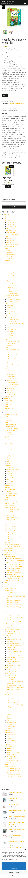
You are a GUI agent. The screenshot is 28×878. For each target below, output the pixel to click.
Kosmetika (9, 270)
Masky (8, 637)
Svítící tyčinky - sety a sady (13, 665)
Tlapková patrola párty (12, 760)
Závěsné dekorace (11, 722)
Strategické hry (9, 467)
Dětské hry (7, 416)
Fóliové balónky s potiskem (13, 606)
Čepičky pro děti (11, 631)
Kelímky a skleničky (11, 734)
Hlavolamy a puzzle (10, 426)
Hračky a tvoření (8, 400)
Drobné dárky (8, 260)
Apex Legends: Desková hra (13, 469)
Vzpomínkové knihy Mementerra (15, 576)
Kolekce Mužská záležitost (11, 295)
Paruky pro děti (10, 641)
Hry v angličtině (9, 434)
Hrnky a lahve (8, 280)
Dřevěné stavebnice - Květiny (14, 768)
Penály (8, 327)
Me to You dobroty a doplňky (14, 299)
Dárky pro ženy (10, 242)
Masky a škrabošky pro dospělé (14, 655)
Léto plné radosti (8, 550)
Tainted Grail (10, 481)
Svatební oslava (12, 758)
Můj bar (8, 290)
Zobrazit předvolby (14, 872)
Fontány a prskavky (11, 709)
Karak (8, 461)
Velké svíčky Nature (13, 384)
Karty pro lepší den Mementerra (14, 566)
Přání (6, 347)
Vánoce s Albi (7, 780)
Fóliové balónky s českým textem (15, 604)
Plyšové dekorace (11, 343)
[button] (25, 849)
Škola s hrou (8, 465)
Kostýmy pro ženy (11, 677)
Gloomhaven (10, 475)
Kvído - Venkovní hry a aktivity (16, 103)
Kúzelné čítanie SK (9, 503)
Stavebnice (6, 764)
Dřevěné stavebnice (10, 766)
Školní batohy (10, 337)
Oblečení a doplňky (9, 303)
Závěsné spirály (12, 726)
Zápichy (8, 742)
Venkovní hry (8, 487)
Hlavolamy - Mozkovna (12, 428)
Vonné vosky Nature (13, 386)
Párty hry (7, 438)
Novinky (5, 582)
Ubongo (8, 463)
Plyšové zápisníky (12, 321)
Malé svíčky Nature (13, 382)
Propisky (10, 333)
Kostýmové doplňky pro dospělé (13, 645)
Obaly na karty (10, 448)
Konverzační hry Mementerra (14, 568)
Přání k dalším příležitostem (15, 355)
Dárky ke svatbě (11, 232)
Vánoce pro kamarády (10, 786)
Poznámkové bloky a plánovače (16, 323)
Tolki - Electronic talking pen (12, 509)
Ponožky (9, 307)
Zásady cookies (13, 875)
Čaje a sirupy (10, 252)
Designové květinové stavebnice (15, 778)
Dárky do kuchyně (11, 264)
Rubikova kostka (11, 430)
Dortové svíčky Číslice (13, 703)
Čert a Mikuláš (10, 748)
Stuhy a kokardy (11, 228)
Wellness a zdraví (9, 396)
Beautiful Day (10, 262)
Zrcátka (8, 278)
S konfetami (10, 691)
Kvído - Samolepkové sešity (13, 537)
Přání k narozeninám (13, 357)
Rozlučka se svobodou (13, 234)
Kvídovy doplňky (9, 548)
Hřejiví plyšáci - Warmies (13, 341)
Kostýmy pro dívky (11, 671)
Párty (5, 586)
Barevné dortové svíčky (14, 701)
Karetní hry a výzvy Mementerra (13, 562)
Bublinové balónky (9, 590)
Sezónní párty (8, 746)
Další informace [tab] (13, 109)
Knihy (6, 499)
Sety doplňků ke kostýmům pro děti (15, 643)
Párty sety (7, 730)
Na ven (6, 552)
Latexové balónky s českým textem (15, 687)
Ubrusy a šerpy (10, 740)
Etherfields (9, 473)
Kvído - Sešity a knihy (10, 531)
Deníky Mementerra (11, 574)
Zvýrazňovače (11, 335)
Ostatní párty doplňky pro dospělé (15, 657)
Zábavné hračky (9, 410)
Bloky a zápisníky (11, 317)
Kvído (5, 513)
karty (16, 53)
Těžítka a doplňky (11, 628)
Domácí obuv (10, 305)
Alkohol (8, 250)
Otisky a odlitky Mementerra (12, 578)
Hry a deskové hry (7, 2)
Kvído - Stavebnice (9, 543)
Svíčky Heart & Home (10, 369)
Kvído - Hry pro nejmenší (13, 517)
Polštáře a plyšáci (9, 339)
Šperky (8, 309)
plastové (4, 72)
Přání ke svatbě (12, 359)
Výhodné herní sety (10, 489)
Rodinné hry (8, 456)
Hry (4, 412)
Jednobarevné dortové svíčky (15, 705)
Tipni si (8, 442)
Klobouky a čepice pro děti (13, 633)
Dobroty (7, 248)
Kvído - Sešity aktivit (12, 539)
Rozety (10, 724)
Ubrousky (9, 738)
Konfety (8, 716)
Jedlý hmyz (9, 256)
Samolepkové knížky (10, 507)
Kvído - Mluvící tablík (10, 527)
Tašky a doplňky (11, 311)
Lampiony (9, 719)
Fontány (10, 711)
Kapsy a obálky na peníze (13, 349)
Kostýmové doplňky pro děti (12, 630)
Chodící (8, 594)
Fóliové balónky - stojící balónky (14, 600)
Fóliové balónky (9, 592)
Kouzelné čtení (7, 491)
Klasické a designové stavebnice (13, 776)
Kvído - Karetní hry (11, 519)
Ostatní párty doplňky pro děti (14, 639)
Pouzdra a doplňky (11, 329)
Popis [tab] (4, 109)
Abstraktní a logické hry (11, 414)
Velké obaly (11, 454)
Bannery (9, 697)
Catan (8, 460)
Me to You (7, 297)
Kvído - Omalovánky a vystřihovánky (15, 535)
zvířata (15, 49)
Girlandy (9, 714)
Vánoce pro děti (9, 784)
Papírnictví (7, 315)
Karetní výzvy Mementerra (13, 564)
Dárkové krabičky (11, 222)
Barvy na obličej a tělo (10, 588)
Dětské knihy (7, 398)
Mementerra (7, 554)
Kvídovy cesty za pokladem (13, 546)
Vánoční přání (11, 361)
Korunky (9, 635)
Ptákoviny (7, 744)
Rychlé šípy (9, 420)
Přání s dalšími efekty (13, 365)
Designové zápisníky (13, 319)
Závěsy (10, 728)
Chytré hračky (8, 402)
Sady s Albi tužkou (9, 505)
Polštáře (9, 345)
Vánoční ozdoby (11, 246)
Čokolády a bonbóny (12, 254)
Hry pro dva (8, 432)
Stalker (8, 479)
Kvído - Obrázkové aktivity (11, 529)
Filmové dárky (10, 266)
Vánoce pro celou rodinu (11, 782)
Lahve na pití (10, 284)
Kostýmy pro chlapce (12, 669)
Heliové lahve (10, 626)
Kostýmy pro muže (11, 675)
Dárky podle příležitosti (10, 230)
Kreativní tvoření (9, 406)
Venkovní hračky (9, 408)
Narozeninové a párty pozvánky (13, 693)
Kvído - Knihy (10, 533)
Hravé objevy (8, 404)
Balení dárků (8, 220)
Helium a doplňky (9, 624)
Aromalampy (11, 376)
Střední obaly (11, 452)
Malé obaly (10, 450)
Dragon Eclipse (10, 471)
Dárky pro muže (10, 240)
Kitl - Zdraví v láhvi (11, 258)
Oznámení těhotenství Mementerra (15, 560)
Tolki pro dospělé (9, 511)
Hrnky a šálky (10, 282)
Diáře (8, 325)
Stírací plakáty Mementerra (12, 580)
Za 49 (6, 216)
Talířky (8, 736)
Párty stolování (9, 732)
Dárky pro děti (10, 238)
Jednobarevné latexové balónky (14, 685)
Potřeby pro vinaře (12, 293)
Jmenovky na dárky (11, 226)
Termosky (10, 287)
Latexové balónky (9, 679)
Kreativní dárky (10, 272)
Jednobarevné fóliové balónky (14, 608)
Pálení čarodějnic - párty (13, 752)
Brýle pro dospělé (11, 647)
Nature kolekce (10, 380)
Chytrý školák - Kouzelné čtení (12, 493)
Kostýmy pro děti (9, 667)
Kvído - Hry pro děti (9, 515)
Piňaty (8, 720)
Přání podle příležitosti (12, 351)
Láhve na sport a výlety (14, 286)
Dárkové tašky (10, 224)
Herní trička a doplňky (10, 424)
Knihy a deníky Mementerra (12, 570)
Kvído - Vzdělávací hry (12, 523)
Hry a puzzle (8, 497)
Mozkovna (7, 436)
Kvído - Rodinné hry (11, 521)
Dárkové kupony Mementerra (14, 558)
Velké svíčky (10, 390)
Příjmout (14, 864)
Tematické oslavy (9, 754)
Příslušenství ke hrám (10, 444)
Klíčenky (9, 268)
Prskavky (10, 713)
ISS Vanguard (10, 477)
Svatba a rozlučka (11, 756)
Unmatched (9, 483)
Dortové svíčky (10, 699)
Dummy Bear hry (9, 422)
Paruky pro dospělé (11, 659)
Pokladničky (10, 274)
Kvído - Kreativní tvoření (11, 525)
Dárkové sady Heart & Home (14, 371)
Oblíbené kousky (8, 584)
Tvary (9, 707)
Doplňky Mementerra (10, 556)
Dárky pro (7, 236)
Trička (8, 313)
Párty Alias (9, 440)
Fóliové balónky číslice (12, 602)
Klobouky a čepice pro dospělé (14, 651)
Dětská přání (11, 353)
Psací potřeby (10, 331)
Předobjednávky (7, 762)
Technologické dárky (10, 394)
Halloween (9, 750)
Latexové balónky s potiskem (14, 689)
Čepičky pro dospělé (12, 649)
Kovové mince (10, 446)
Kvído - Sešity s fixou (12, 541)
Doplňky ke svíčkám (11, 374)
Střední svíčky (10, 388)
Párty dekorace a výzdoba (11, 695)
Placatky (10, 291)
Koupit (5, 95)
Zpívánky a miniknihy (12, 501)
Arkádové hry (10, 418)
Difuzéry (9, 373)
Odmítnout (14, 868)
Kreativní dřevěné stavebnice (14, 774)
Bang (8, 458)
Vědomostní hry (9, 485)
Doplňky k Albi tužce (10, 495)
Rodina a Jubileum (11, 276)
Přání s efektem (11, 363)
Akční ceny (6, 214)
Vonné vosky (10, 392)
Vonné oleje (11, 378)
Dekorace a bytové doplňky (12, 244)
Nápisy (8, 610)
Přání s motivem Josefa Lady (14, 367)
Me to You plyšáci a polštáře (14, 301)
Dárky (5, 218)
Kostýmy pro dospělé (10, 673)
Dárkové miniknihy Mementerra (14, 572)
